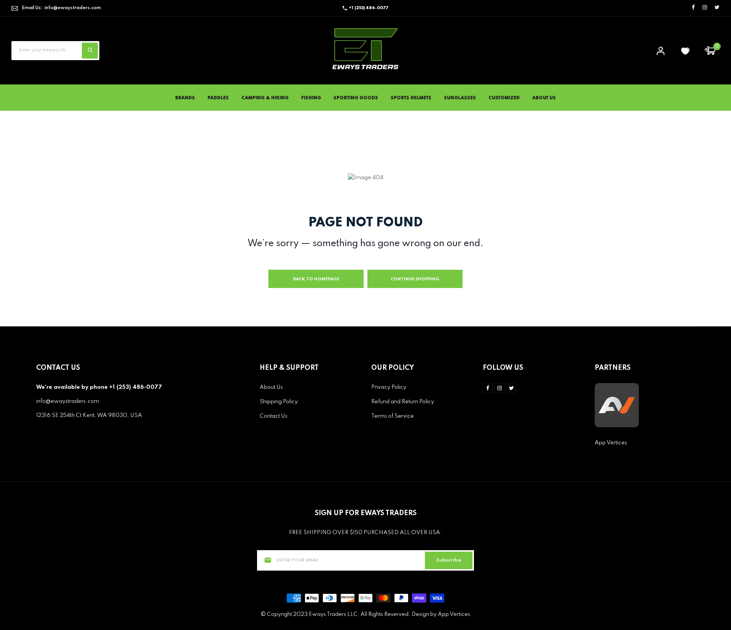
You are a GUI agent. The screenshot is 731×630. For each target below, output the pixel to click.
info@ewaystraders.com (73, 8)
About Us (544, 98)
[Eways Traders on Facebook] (693, 8)
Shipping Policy (279, 401)
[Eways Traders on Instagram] (704, 8)
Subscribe (448, 560)
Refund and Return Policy (402, 401)
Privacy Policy (388, 387)
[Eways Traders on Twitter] (717, 8)
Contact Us (273, 416)
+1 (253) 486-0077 (368, 8)
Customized (504, 98)
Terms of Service (392, 416)
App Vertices (611, 442)
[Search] (90, 51)
